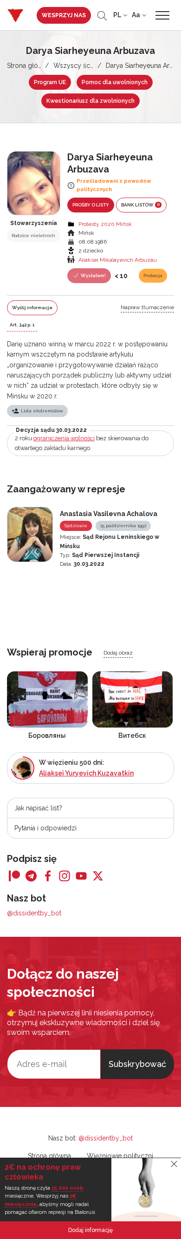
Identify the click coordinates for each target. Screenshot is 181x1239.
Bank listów (140, 204)
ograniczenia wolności (64, 438)
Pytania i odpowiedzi (45, 828)
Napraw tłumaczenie (147, 307)
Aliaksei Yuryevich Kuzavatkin (86, 773)
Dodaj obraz (118, 652)
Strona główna (28, 65)
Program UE (50, 82)
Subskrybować (137, 1064)
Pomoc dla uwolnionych (115, 82)
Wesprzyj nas (64, 15)
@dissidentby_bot (34, 913)
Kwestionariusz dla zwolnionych (90, 101)
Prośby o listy (90, 204)
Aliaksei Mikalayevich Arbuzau (117, 260)
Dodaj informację (90, 1230)
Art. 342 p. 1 (22, 324)
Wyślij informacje (32, 307)
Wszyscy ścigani (78, 65)
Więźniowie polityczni (120, 1155)
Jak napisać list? (38, 808)
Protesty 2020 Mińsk (105, 224)
